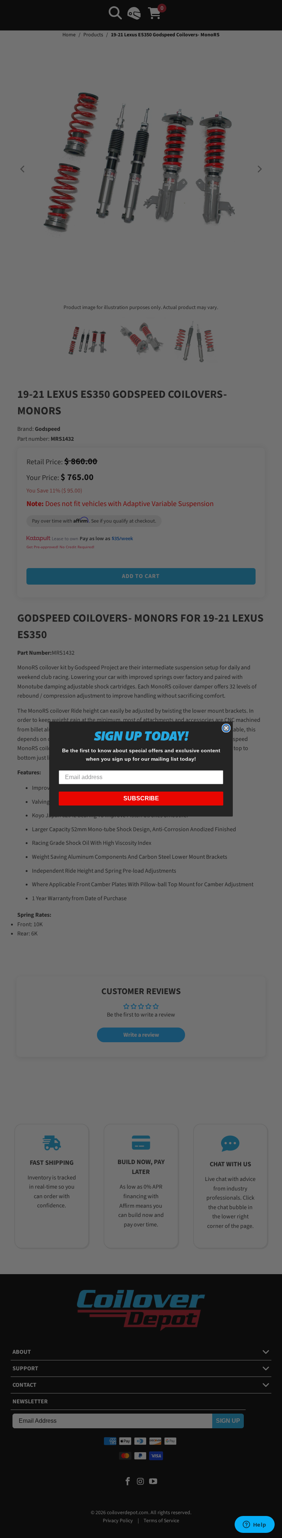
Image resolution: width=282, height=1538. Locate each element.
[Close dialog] (226, 728)
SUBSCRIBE (141, 798)
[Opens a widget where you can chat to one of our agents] (254, 1525)
